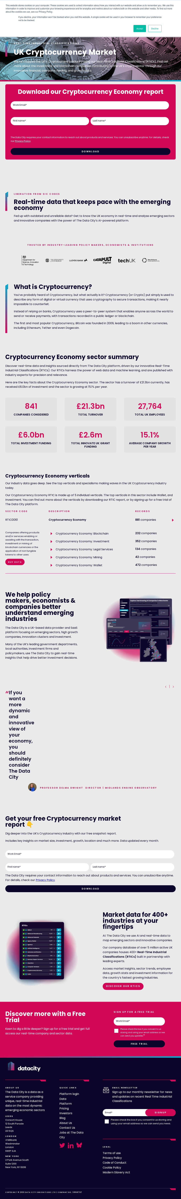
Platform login (69, 1094)
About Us (65, 1123)
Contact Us (67, 1128)
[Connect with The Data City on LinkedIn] (71, 1145)
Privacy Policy (23, 141)
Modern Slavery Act (116, 1172)
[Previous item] (166, 686)
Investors (65, 1113)
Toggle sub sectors (173, 520)
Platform (65, 1104)
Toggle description (52, 533)
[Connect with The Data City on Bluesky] (79, 1145)
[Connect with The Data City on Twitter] (62, 1145)
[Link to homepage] (24, 1067)
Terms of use (112, 1153)
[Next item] (173, 686)
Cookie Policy (112, 1168)
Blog (62, 1118)
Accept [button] (139, 28)
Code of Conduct (114, 1163)
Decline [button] (155, 28)
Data (62, 1099)
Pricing (64, 1108)
